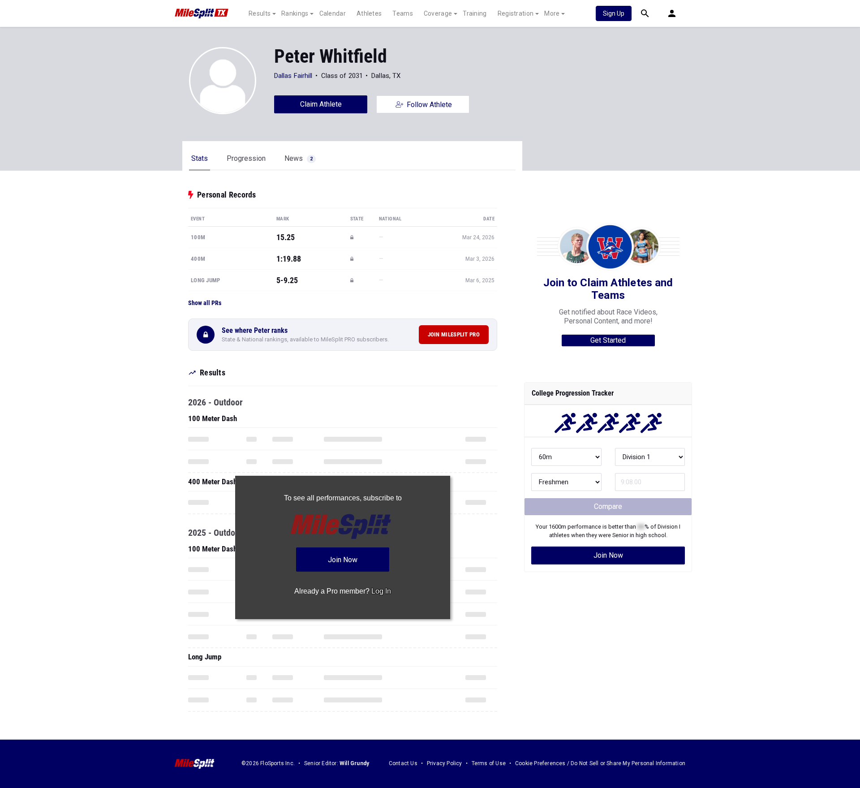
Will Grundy (354, 763)
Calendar (332, 13)
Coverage (438, 13)
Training (474, 13)
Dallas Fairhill (293, 76)
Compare (608, 506)
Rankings (294, 13)
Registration (516, 13)
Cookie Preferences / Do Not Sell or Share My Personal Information (600, 763)
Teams (402, 13)
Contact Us (403, 763)
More (551, 13)
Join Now (608, 555)
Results (260, 13)
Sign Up (613, 13)
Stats (199, 158)
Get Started (608, 340)
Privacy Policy (444, 763)
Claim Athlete (321, 104)
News (298, 158)
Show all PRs (204, 302)
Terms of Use (489, 763)
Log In (381, 591)
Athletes (369, 13)
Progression (246, 158)
